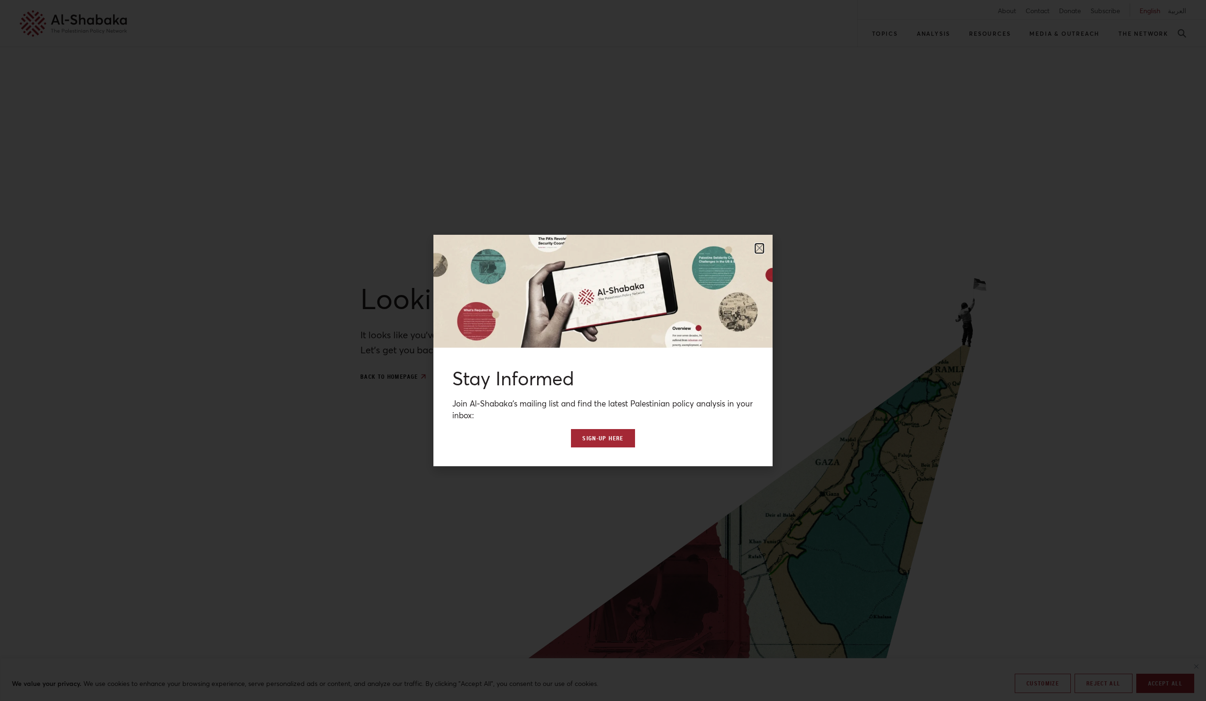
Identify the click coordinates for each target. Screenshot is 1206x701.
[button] (759, 248)
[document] (603, 350)
